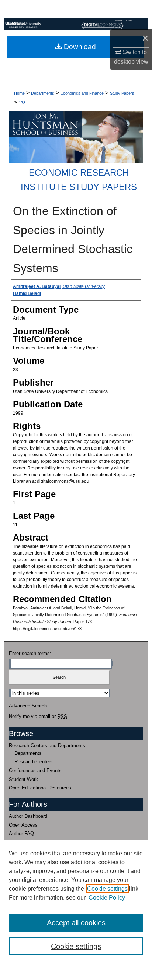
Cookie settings (107, 889)
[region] (76, 902)
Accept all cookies (76, 923)
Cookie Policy (107, 897)
